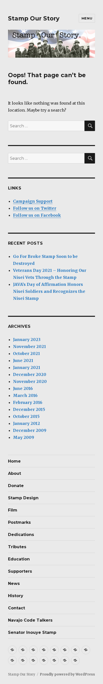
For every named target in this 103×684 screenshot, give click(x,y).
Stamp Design (23, 498)
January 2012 (26, 423)
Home (14, 461)
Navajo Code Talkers (30, 620)
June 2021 (23, 360)
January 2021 (26, 367)
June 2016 (23, 388)
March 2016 (25, 395)
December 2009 (29, 430)
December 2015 (29, 409)
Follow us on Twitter (34, 208)
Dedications (21, 534)
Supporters (20, 571)
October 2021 (26, 353)
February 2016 (27, 402)
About (14, 473)
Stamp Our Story (34, 18)
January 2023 (26, 339)
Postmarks (19, 522)
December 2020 (29, 374)
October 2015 (26, 416)
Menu (87, 18)
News (14, 583)
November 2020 (30, 381)
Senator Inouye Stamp (32, 632)
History (15, 595)
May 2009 (23, 437)
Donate (16, 485)
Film (12, 510)
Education (19, 559)
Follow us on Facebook (37, 215)
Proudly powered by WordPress (67, 674)
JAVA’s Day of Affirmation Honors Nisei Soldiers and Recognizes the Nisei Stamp (49, 291)
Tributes (17, 546)
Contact (16, 608)
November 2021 (29, 346)
